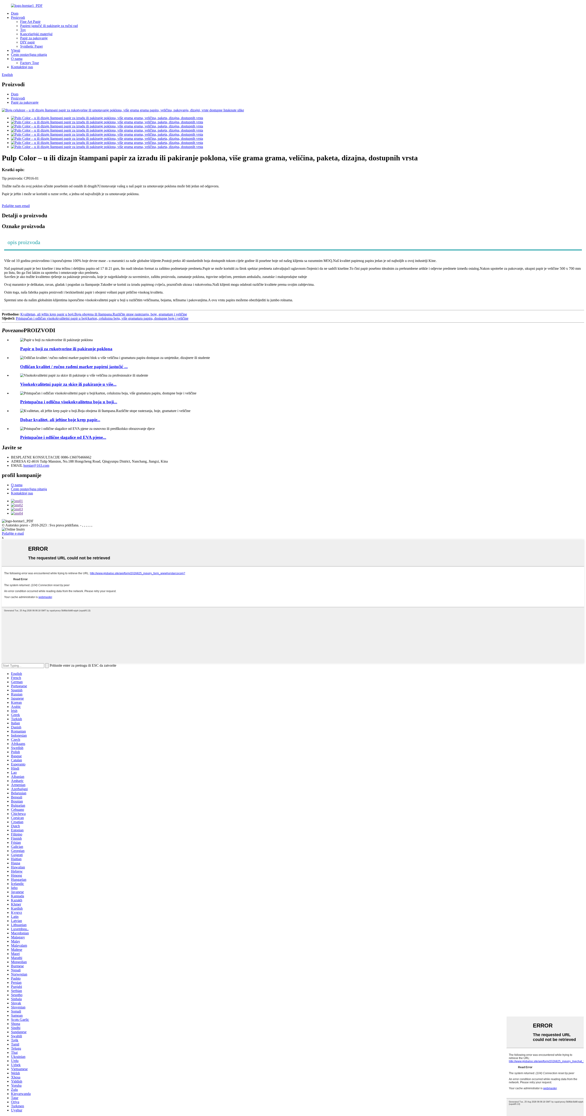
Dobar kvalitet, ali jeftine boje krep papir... (60, 419)
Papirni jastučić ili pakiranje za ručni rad (49, 26)
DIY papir (27, 42)
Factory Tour (29, 63)
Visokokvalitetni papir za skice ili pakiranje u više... (68, 384)
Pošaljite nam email (16, 206)
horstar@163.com (36, 465)
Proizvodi (18, 17)
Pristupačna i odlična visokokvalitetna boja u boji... (68, 401)
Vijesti (15, 50)
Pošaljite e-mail (13, 533)
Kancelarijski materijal (36, 34)
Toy (23, 30)
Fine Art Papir (30, 22)
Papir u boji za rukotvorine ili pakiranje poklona (66, 348)
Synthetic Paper (31, 46)
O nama (16, 59)
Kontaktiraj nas (22, 67)
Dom (14, 13)
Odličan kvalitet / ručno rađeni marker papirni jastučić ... (74, 366)
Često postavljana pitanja (29, 55)
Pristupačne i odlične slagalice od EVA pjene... (63, 437)
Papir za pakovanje (34, 38)
